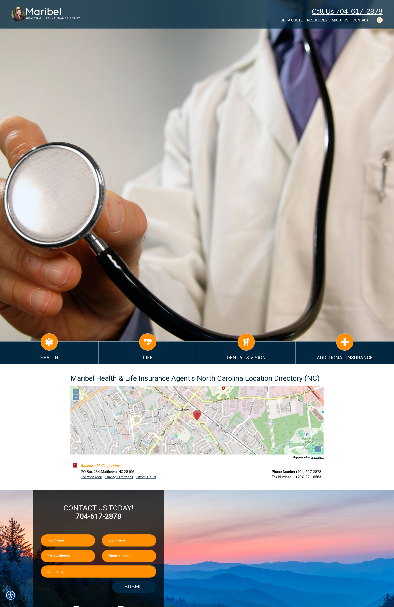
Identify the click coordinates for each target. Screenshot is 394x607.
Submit (134, 586)
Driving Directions (119, 477)
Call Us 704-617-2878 (347, 11)
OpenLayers (317, 457)
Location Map (91, 477)
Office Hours (146, 477)
